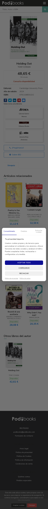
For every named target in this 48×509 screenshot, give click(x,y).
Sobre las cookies (38, 231)
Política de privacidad (11, 278)
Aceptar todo (24, 263)
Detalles (24, 231)
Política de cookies (25, 278)
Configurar (24, 268)
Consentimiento (9, 231)
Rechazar (24, 273)
